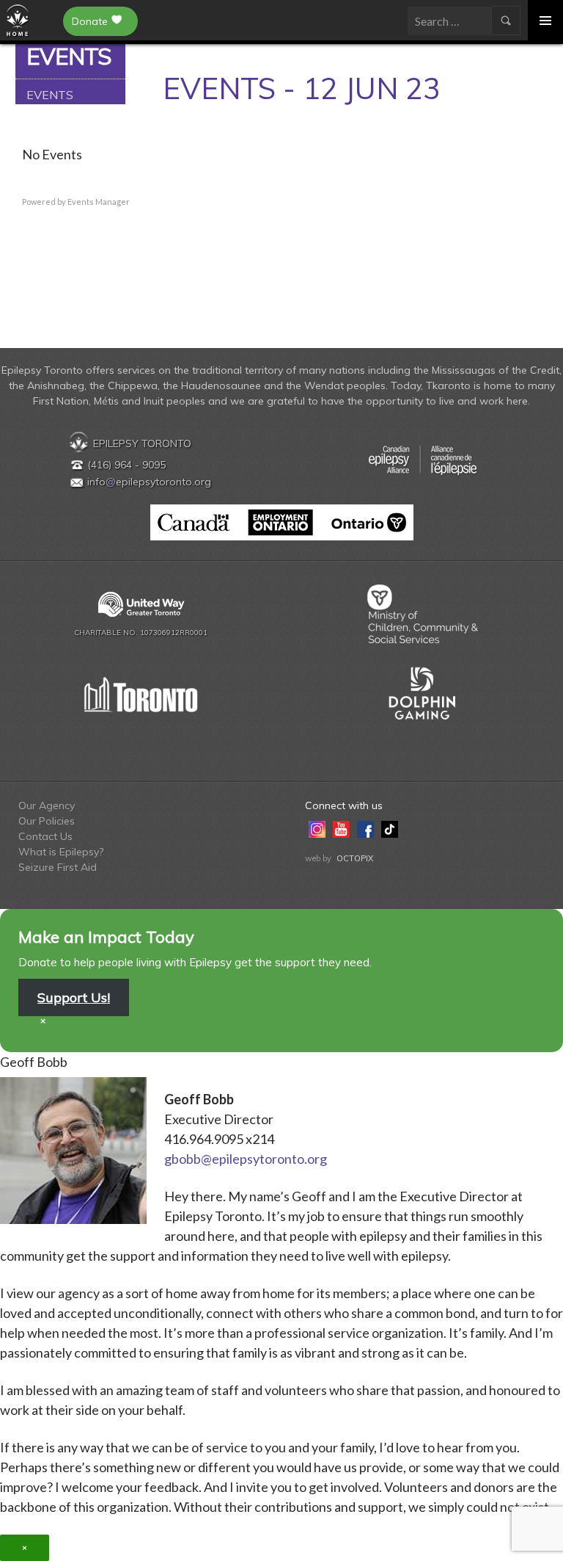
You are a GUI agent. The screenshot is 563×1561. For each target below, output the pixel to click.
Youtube (341, 828)
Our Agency (46, 805)
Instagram (317, 828)
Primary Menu (545, 20)
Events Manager (98, 201)
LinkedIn (413, 828)
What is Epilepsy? (60, 851)
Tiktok (389, 828)
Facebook (365, 828)
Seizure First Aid (57, 867)
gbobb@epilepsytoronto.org (245, 1159)
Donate (90, 21)
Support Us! (73, 997)
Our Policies (46, 820)
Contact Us (45, 836)
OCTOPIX (354, 858)
